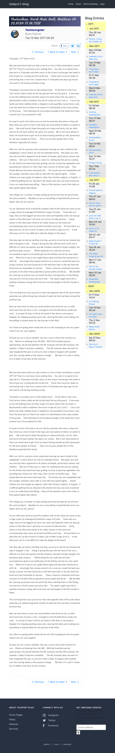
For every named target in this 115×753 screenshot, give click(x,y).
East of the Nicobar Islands (95, 267)
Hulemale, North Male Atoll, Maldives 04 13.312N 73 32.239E (96, 96)
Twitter (51, 720)
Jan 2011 (94, 180)
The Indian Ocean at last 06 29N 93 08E (96, 255)
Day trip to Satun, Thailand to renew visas (95, 345)
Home (70, 4)
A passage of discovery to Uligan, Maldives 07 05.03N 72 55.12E (96, 174)
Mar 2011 (94, 46)
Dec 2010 (94, 291)
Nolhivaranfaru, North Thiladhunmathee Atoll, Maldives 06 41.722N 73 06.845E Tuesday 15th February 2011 (96, 151)
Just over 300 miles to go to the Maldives (95, 217)
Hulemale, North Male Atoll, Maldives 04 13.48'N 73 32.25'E (96, 57)
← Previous (38, 52)
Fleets (78, 4)
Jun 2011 (94, 28)
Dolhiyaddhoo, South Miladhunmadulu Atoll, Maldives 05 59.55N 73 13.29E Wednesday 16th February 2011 (96, 138)
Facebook (53, 725)
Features (13, 724)
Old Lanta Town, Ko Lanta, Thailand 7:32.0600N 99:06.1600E (96, 315)
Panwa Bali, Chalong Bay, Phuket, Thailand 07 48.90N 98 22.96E (94, 280)
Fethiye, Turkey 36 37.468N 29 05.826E (95, 40)
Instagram (53, 715)
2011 (90, 23)
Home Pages (16, 714)
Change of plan (95, 163)
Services (13, 728)
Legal (56, 744)
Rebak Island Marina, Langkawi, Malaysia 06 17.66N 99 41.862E (94, 328)
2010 (91, 286)
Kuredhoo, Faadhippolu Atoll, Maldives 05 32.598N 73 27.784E (95, 126)
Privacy (47, 744)
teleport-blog (19, 4)
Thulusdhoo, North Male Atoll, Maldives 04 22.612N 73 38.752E (95, 70)
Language (67, 744)
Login (102, 4)
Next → (75, 52)
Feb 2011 (94, 101)
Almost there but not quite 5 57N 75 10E (95, 204)
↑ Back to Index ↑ (57, 52)
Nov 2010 (94, 333)
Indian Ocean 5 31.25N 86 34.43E (95, 242)
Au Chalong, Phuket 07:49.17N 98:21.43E (94, 302)
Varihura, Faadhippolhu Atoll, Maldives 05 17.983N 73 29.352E (95, 113)
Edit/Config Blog (90, 4)
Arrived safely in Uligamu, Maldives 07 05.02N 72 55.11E (96, 191)
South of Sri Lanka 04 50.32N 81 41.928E (94, 229)
